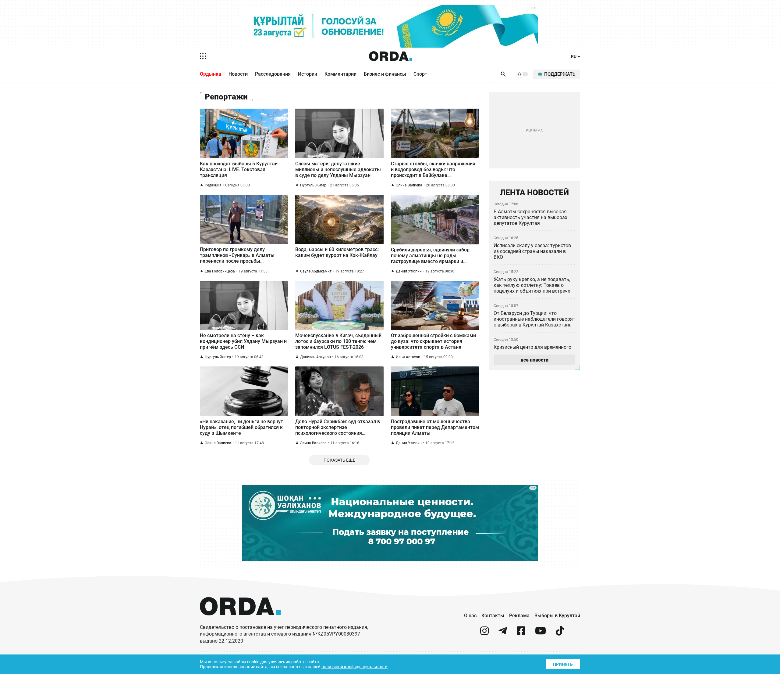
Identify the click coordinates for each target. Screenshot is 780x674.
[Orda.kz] (240, 621)
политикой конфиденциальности (354, 666)
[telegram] (502, 633)
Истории (307, 74)
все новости (534, 360)
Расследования (273, 74)
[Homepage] (390, 56)
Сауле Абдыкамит (316, 271)
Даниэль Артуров (315, 357)
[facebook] (521, 633)
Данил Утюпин (409, 271)
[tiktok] (560, 633)
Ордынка (210, 74)
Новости (238, 74)
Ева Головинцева (220, 271)
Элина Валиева (409, 185)
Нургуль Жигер (313, 185)
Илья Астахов (408, 357)
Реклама (519, 615)
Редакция (213, 185)
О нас (470, 615)
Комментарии (340, 74)
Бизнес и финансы (385, 74)
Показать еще (339, 460)
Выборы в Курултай (557, 615)
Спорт (420, 74)
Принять (563, 664)
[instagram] (484, 633)
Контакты (492, 615)
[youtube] (540, 633)
